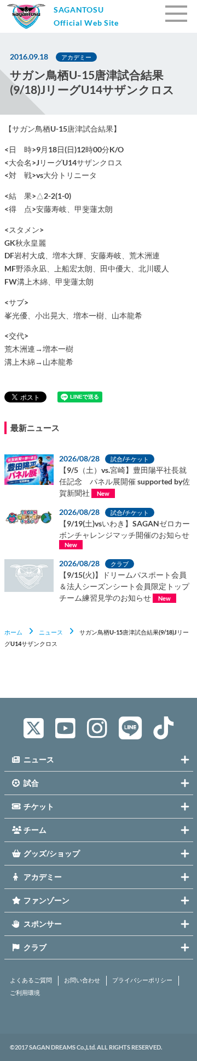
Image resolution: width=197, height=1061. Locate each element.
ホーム (13, 632)
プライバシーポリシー (142, 980)
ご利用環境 (25, 992)
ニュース (51, 632)
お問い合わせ (82, 980)
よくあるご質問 (31, 980)
